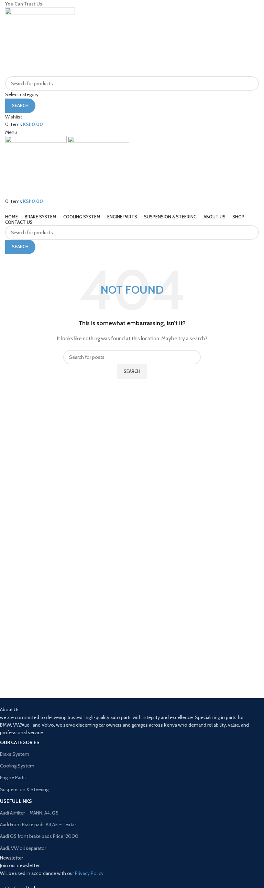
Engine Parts (13, 777)
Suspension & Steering (24, 789)
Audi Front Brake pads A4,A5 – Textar (38, 824)
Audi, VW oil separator (23, 848)
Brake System (14, 754)
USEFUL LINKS (16, 801)
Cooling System (17, 766)
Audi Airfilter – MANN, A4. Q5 (29, 813)
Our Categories (20, 742)
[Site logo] (40, 41)
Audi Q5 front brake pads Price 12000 (39, 836)
